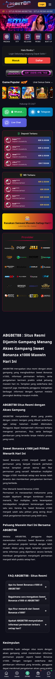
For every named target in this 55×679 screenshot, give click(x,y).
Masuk (15, 60)
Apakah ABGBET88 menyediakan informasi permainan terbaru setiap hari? (25, 624)
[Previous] (5, 92)
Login (42, 4)
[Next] (49, 92)
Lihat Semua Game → (43, 82)
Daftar (39, 60)
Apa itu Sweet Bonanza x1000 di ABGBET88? (25, 586)
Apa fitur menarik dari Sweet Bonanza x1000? (23, 610)
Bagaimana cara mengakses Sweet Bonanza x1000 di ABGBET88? (27, 598)
